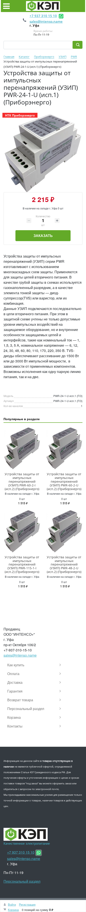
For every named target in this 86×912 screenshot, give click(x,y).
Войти (12, 904)
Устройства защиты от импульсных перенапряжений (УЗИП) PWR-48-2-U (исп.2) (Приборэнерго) (64, 564)
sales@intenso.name (46, 21)
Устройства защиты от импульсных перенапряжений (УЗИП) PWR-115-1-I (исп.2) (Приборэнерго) (22, 564)
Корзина (13, 910)
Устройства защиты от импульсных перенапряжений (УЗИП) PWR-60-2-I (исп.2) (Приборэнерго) (22, 481)
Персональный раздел (22, 881)
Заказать (43, 235)
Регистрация (27, 904)
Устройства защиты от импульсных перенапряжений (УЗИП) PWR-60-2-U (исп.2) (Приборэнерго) (64, 481)
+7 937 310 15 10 (43, 16)
